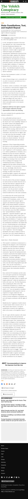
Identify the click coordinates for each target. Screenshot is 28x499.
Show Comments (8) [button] (8, 394)
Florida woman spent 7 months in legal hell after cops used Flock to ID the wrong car (13, 406)
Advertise (3, 462)
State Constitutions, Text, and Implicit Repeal (13, 26)
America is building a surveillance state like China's (13, 415)
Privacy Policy (21, 485)
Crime (2, 23)
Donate (3, 459)
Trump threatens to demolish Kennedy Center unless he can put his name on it (13, 419)
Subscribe (3, 465)
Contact (3, 467)
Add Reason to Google (8, 388)
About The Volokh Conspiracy (13, 17)
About (2, 445)
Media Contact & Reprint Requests (9, 390)
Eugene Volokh (4, 35)
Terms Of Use (3, 486)
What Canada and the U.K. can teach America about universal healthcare (12, 411)
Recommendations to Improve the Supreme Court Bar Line (14, 364)
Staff (2, 454)
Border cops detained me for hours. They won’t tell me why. (13, 401)
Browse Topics (4, 448)
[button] (26, 1)
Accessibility (15, 485)
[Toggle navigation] (1, 1)
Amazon (3, 473)
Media (2, 470)
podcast (9, 378)
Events (2, 451)
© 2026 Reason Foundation (6, 485)
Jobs (2, 456)
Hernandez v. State (9, 38)
